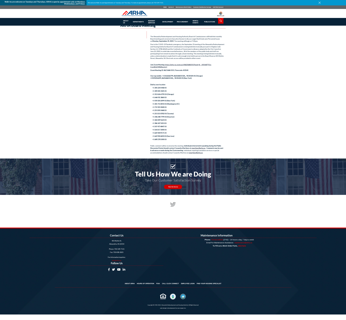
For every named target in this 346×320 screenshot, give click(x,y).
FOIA (158, 283)
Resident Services (151, 22)
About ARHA (130, 283)
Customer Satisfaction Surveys (202, 7)
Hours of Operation (145, 283)
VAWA (165, 7)
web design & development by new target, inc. (173, 308)
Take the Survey (173, 187)
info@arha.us (116, 260)
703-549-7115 (119, 249)
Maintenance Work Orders (183, 7)
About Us (125, 22)
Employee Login (188, 283)
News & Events (195, 22)
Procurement (182, 22)
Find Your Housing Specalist (209, 283)
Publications (209, 22)
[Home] (137, 12)
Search (220, 21)
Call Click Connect (218, 7)
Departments (138, 22)
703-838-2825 (118, 252)
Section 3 (171, 7)
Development (167, 22)
